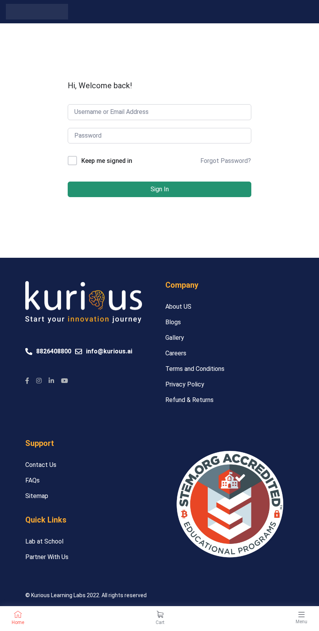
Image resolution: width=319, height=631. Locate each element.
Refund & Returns (189, 400)
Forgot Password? (225, 160)
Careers (175, 353)
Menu (301, 621)
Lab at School (44, 541)
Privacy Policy (184, 384)
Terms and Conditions (194, 368)
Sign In (160, 189)
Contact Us (40, 464)
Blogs (173, 322)
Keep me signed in (106, 160)
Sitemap (36, 496)
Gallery (174, 337)
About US (178, 306)
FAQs (32, 480)
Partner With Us (46, 557)
